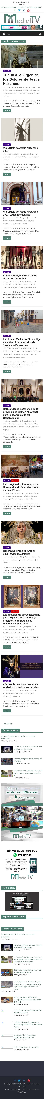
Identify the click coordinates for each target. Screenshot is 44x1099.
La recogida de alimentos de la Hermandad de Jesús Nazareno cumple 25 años (21, 487)
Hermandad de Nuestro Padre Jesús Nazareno (18, 93)
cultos (22, 90)
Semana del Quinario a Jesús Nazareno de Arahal (20, 277)
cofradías (17, 351)
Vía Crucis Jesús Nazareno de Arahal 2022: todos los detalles (21, 686)
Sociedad (15, 481)
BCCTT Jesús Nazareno (15, 496)
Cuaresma (11, 157)
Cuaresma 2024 (20, 157)
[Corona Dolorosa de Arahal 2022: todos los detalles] (22, 522)
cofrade (10, 351)
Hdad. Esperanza (26, 351)
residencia (24, 632)
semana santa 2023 (19, 357)
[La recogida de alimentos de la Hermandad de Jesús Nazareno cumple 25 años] (22, 456)
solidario (32, 499)
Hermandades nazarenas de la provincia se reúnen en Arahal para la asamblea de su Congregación (20, 413)
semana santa (7, 357)
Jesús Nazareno (15, 224)
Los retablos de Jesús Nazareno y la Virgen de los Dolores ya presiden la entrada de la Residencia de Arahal (21, 619)
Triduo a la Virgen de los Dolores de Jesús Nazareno (21, 79)
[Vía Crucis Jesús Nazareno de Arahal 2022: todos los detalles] (22, 656)
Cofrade (6, 71)
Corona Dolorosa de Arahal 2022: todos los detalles (19, 552)
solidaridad (25, 499)
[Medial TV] (3, 33)
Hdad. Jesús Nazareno (32, 90)
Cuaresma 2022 (20, 630)
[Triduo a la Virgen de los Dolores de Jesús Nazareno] (22, 46)
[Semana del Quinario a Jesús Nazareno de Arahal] (22, 247)
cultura (30, 424)
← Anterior (6, 723)
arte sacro (11, 424)
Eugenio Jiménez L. (31, 87)
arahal (5, 90)
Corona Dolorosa (13, 90)
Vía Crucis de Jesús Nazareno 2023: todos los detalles (20, 213)
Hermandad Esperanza (17, 354)
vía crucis (24, 224)
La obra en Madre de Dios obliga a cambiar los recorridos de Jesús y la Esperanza (22, 342)
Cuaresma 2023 (20, 221)
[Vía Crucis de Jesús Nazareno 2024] (22, 119)
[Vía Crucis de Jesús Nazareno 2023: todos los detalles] (22, 183)
